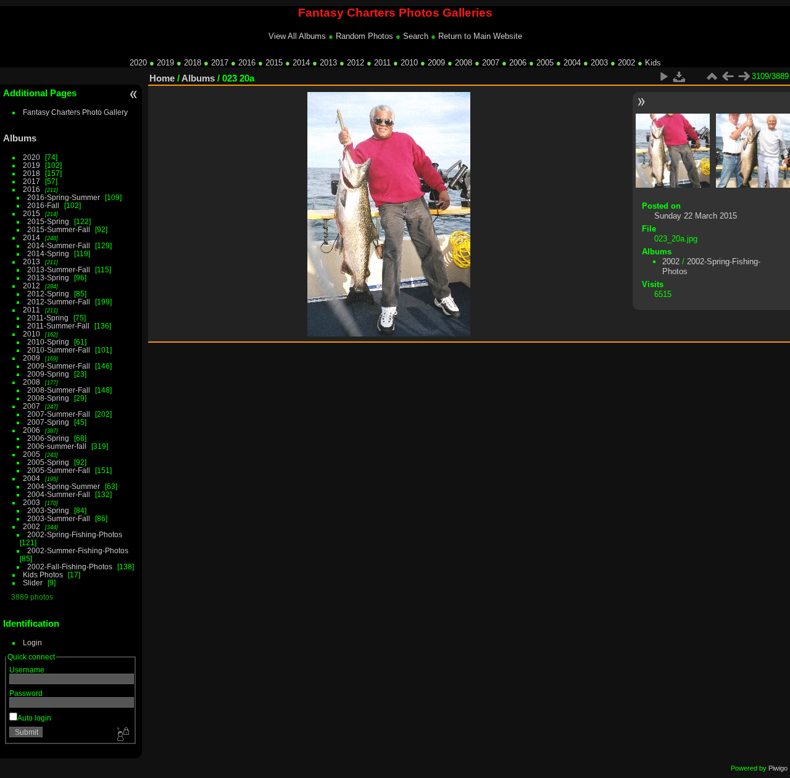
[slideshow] (663, 77)
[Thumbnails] (712, 77)
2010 (409, 62)
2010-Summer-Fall (58, 350)
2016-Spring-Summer (63, 197)
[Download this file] (680, 77)
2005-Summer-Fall (58, 470)
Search (415, 36)
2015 (274, 62)
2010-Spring (48, 342)
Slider (33, 583)
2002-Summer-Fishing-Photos (77, 550)
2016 (247, 62)
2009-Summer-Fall (58, 366)
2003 (599, 62)
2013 (328, 62)
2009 (436, 62)
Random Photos (364, 36)
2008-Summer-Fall (58, 390)
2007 (490, 62)
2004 (572, 62)
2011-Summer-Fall (58, 326)
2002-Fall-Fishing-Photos (69, 567)
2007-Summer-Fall (58, 414)
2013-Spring (48, 278)
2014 (301, 62)
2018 (192, 62)
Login (32, 642)
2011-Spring (48, 318)
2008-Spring (48, 398)
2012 (355, 62)
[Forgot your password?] (122, 735)
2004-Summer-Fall (58, 494)
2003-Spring (48, 510)
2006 (517, 62)
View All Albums (297, 36)
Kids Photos (43, 575)
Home (162, 78)
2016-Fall (43, 205)
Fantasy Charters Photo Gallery (75, 112)
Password (26, 693)
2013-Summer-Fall (58, 270)
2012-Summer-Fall (58, 302)
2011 (382, 62)
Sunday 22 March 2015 (695, 215)
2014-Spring (48, 253)
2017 (219, 62)
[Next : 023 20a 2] (744, 77)
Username (26, 670)
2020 (138, 62)
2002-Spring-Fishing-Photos (74, 534)
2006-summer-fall (56, 446)
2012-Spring (48, 294)
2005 (545, 62)
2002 (626, 62)
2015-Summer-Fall (58, 229)
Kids (653, 62)
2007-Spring (48, 422)
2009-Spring (48, 374)
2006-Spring (48, 438)
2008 (463, 62)
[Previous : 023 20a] (728, 77)
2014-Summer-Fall (58, 245)
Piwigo (778, 768)
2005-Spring (48, 462)
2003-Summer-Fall (58, 518)
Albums (19, 138)
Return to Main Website (480, 36)
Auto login (34, 718)
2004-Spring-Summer (63, 486)
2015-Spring (48, 221)
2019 (165, 62)
